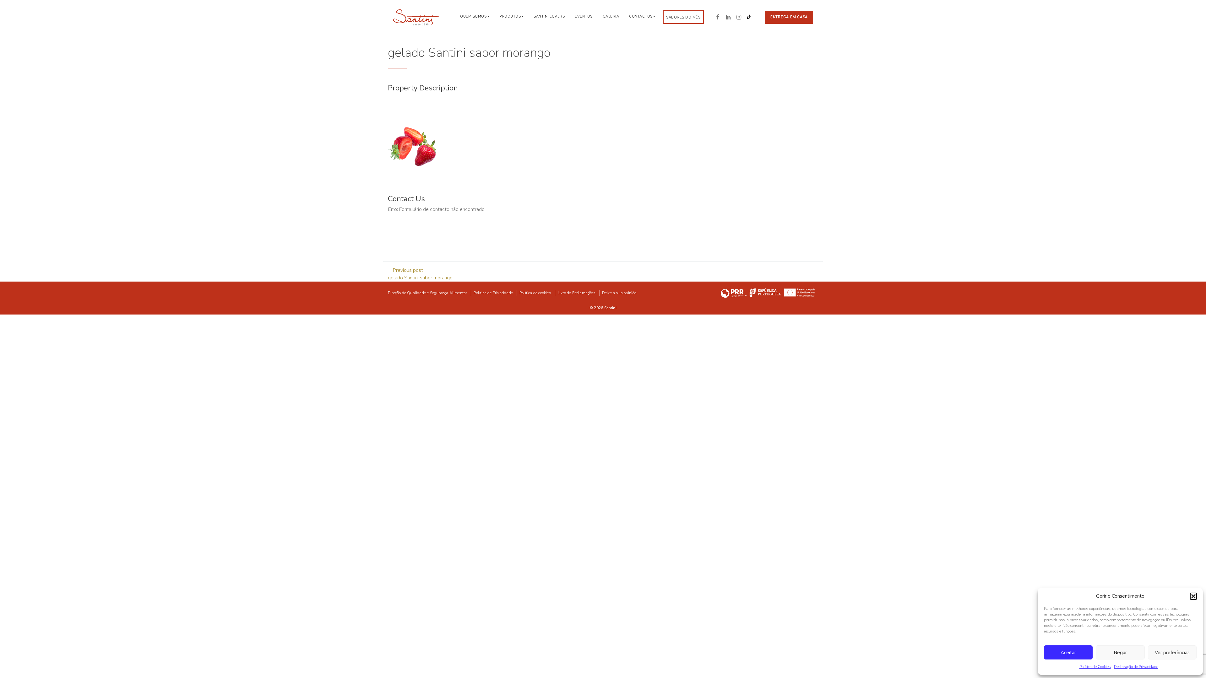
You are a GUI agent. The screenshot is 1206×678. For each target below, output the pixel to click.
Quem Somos (473, 16)
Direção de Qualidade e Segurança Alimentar (427, 292)
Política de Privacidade (493, 292)
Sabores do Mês (683, 17)
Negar (1120, 652)
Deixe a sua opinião (619, 292)
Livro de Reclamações (576, 292)
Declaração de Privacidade (1136, 666)
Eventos (584, 16)
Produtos (510, 16)
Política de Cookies (1095, 666)
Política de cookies (535, 292)
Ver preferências (1172, 652)
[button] (1193, 596)
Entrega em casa (789, 17)
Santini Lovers (549, 16)
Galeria (611, 16)
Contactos (641, 16)
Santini (610, 307)
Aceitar (1068, 652)
